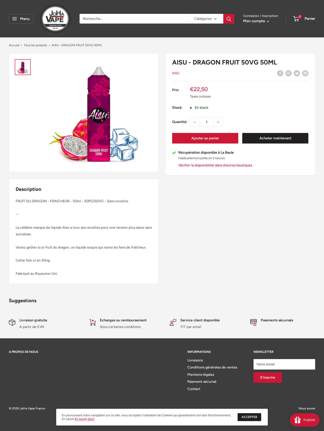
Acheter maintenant (275, 138)
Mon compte (254, 21)
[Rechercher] (228, 19)
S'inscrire (267, 377)
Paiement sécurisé (201, 381)
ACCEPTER (249, 417)
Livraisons (195, 360)
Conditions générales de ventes (212, 367)
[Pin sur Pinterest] (288, 73)
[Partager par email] (305, 73)
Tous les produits (35, 45)
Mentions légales (200, 374)
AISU (175, 73)
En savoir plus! (84, 419)
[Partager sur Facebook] (280, 73)
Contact (193, 389)
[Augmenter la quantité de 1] (218, 122)
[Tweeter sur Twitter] (297, 73)
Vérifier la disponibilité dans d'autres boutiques (215, 165)
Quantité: (179, 122)
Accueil (14, 45)
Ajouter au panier (205, 138)
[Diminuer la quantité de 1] (194, 122)
